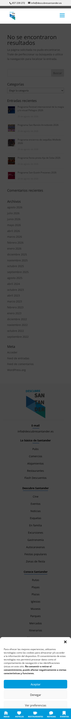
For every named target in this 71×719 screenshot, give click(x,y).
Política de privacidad (39, 713)
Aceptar (36, 684)
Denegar (35, 695)
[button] (65, 642)
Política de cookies (17, 713)
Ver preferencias (35, 705)
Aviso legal (58, 713)
